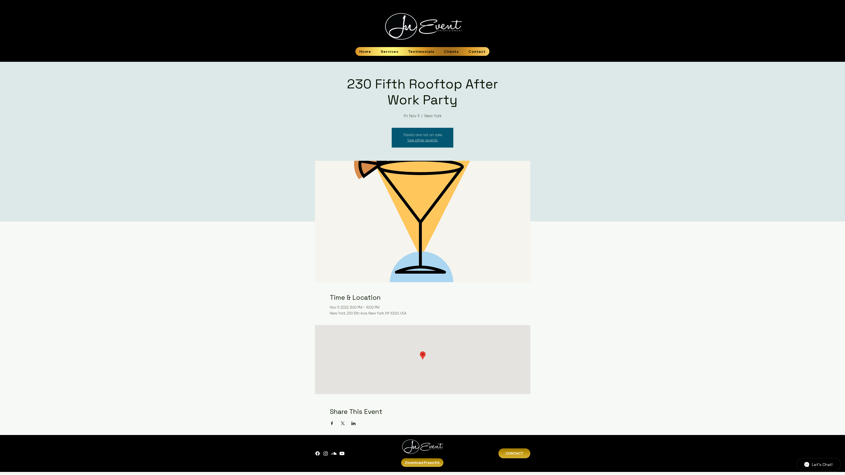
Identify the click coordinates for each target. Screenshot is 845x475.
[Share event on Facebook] (332, 423)
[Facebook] (317, 453)
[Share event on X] (343, 423)
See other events (422, 140)
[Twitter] (334, 453)
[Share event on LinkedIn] (353, 423)
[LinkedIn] (342, 453)
